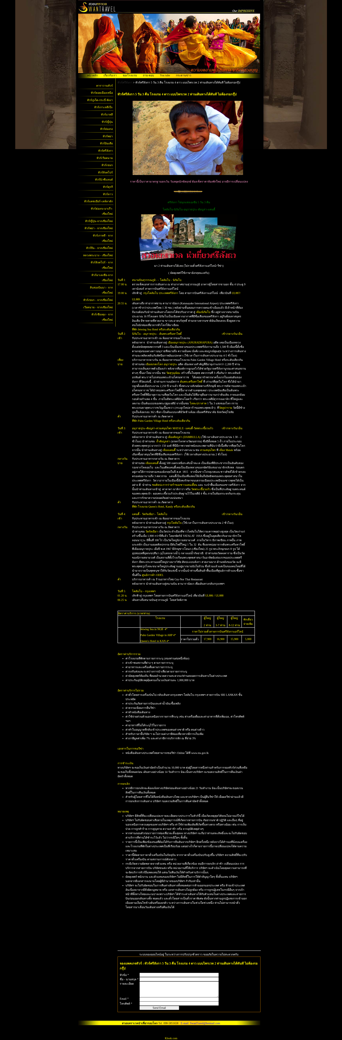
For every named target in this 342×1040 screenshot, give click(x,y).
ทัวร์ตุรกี (108, 186)
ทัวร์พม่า (108, 136)
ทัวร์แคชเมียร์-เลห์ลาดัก (98, 201)
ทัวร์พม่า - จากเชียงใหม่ (99, 228)
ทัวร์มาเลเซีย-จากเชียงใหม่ (102, 278)
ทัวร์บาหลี (107, 114)
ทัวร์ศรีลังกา (105, 150)
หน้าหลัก (92, 75)
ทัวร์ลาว (108, 194)
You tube (165, 75)
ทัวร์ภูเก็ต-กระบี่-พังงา (100, 100)
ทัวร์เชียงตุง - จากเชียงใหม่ (102, 317)
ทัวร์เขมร (107, 165)
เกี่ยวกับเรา (110, 75)
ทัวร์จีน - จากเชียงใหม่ (99, 248)
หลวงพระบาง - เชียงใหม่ (98, 255)
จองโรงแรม (130, 75)
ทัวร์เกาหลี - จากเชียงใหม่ (103, 238)
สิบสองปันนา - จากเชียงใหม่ (101, 290)
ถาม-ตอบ (148, 75)
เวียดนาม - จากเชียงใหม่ (98, 307)
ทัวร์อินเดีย (106, 143)
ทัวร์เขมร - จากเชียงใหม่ (98, 300)
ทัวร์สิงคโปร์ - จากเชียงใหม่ (102, 265)
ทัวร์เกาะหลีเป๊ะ (103, 107)
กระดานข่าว (183, 75)
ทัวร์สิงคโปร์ (105, 172)
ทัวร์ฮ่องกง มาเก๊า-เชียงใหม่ (102, 211)
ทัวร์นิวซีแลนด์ (104, 179)
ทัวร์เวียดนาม (105, 158)
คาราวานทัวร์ (104, 85)
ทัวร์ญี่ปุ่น (107, 121)
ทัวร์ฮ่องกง (106, 129)
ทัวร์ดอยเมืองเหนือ (102, 92)
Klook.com (171, 1038)
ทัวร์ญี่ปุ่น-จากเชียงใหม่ (99, 221)
